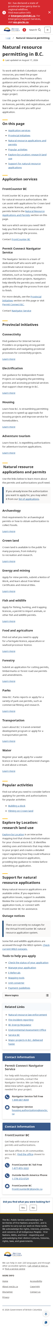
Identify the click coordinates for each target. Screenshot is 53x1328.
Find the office (25, 1154)
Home (5, 1281)
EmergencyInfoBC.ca (23, 15)
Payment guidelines (19, 988)
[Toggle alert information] (24, 30)
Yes (23, 1207)
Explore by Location (13, 834)
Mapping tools (16, 977)
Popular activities (17, 149)
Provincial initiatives (19, 135)
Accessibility (36, 1281)
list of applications (29, 499)
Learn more (8, 359)
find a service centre (15, 1268)
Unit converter (16, 982)
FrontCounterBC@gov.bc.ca (27, 1189)
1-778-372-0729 (20, 1178)
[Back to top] (45, 1313)
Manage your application (22, 967)
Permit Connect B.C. (13, 304)
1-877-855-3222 (20, 1168)
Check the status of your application (28, 962)
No (33, 1207)
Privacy (5, 1297)
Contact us (35, 1292)
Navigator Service (21, 310)
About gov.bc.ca (10, 1286)
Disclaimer (7, 1292)
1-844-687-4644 (20, 1099)
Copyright (35, 1286)
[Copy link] (45, 1322)
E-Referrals (14, 972)
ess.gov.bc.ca (21, 22)
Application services (19, 130)
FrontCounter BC (21, 239)
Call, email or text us (38, 1265)
